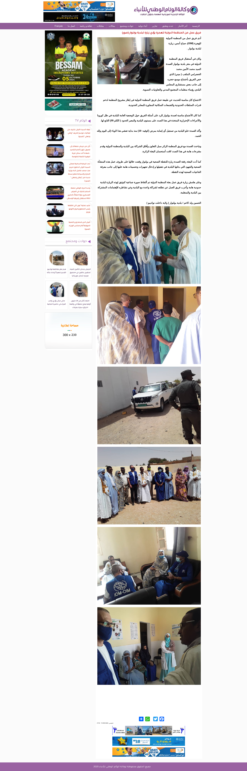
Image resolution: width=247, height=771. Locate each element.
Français (59, 26)
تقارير (154, 26)
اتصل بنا (71, 26)
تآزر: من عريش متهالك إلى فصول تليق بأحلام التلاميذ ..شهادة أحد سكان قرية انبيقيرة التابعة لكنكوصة (80, 152)
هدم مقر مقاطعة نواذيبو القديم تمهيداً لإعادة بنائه (56, 271)
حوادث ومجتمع (126, 26)
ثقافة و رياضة (86, 26)
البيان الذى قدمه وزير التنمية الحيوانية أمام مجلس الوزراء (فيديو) (79, 226)
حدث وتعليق (167, 26)
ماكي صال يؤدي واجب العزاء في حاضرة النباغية (56, 302)
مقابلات (100, 26)
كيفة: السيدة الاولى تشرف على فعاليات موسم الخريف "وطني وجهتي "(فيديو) (78, 133)
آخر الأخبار (182, 26)
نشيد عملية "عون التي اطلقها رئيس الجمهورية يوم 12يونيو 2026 (79, 209)
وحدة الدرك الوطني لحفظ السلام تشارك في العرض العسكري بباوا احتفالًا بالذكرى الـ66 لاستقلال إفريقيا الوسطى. (78, 193)
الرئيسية (196, 26)
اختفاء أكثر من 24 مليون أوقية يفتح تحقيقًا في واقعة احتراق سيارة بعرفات (80, 304)
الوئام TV (81, 121)
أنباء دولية (142, 26)
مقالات (112, 26)
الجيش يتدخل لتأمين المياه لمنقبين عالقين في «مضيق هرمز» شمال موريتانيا (80, 273)
